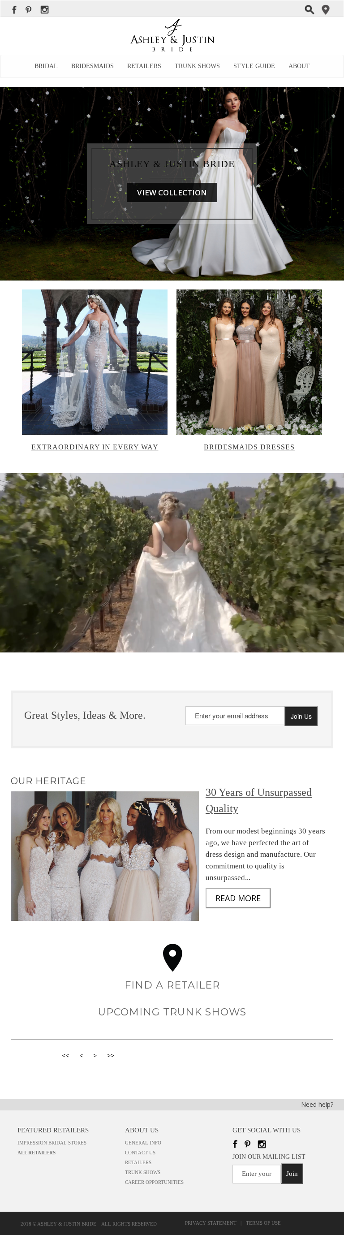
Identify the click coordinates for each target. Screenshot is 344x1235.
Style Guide (254, 66)
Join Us (301, 716)
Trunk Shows (197, 66)
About (299, 66)
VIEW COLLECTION (172, 192)
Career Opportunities (154, 1182)
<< (65, 1055)
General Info (143, 1142)
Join (292, 1173)
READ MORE (238, 898)
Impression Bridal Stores (51, 1142)
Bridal (46, 66)
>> (110, 1055)
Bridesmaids (92, 66)
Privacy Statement (212, 1223)
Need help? (317, 1104)
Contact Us (140, 1152)
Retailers (144, 66)
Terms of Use (263, 1223)
